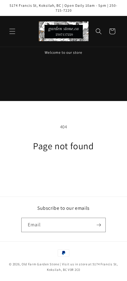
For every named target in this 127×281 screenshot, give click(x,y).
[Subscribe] (98, 225)
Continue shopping (63, 168)
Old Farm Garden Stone (40, 264)
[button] (12, 31)
